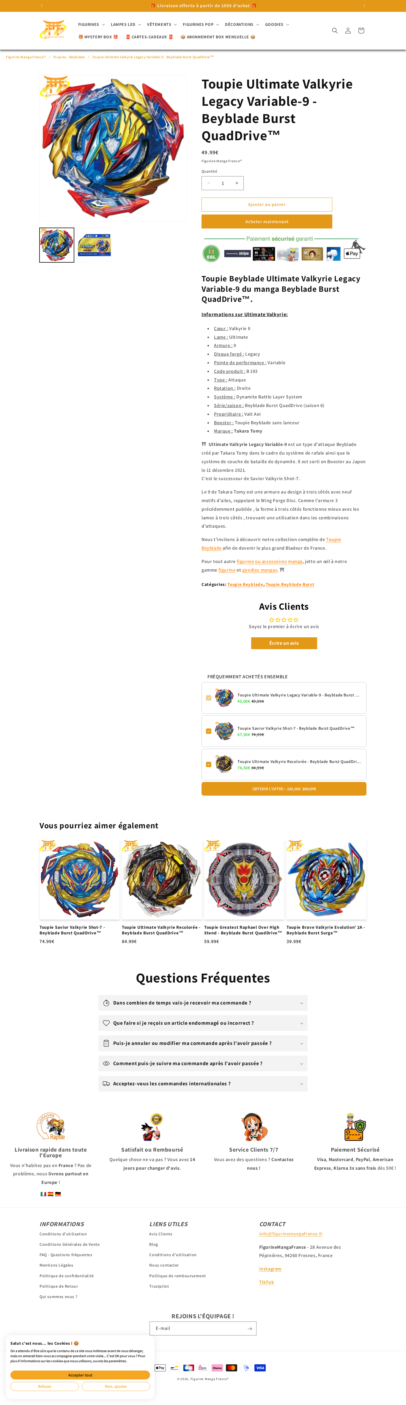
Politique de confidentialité (67, 1275)
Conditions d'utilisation (63, 1233)
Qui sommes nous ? (58, 1296)
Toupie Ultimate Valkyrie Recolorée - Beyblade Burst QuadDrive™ (299, 761)
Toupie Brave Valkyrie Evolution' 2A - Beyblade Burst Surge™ (326, 930)
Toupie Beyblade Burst (290, 584)
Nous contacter (164, 1265)
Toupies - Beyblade (69, 57)
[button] (91, 24)
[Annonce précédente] (41, 5)
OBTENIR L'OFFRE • (284, 788)
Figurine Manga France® (25, 57)
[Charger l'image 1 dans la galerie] (57, 245)
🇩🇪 (58, 1194)
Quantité (209, 171)
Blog (153, 1244)
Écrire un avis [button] (284, 643)
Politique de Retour (59, 1286)
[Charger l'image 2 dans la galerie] (94, 245)
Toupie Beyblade (245, 584)
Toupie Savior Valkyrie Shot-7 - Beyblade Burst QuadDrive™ (296, 728)
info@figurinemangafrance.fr (291, 1233)
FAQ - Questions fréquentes (66, 1254)
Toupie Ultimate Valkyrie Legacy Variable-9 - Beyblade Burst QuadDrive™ (153, 57)
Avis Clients (160, 1233)
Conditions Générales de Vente (70, 1244)
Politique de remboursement (177, 1275)
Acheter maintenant (267, 221)
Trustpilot (159, 1286)
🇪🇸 (51, 1194)
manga (295, 561)
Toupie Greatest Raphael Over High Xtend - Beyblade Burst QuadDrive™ (243, 930)
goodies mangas (259, 570)
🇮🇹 (43, 1194)
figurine (227, 570)
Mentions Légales (56, 1265)
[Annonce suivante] (364, 5)
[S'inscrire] (249, 1329)
